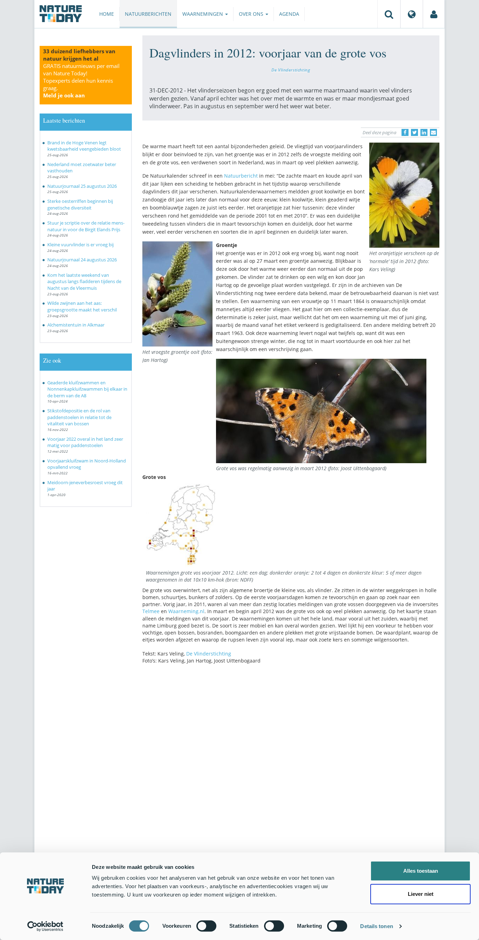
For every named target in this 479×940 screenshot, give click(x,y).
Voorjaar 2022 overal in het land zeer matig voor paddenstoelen (85, 442)
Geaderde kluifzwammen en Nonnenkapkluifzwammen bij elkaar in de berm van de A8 (87, 389)
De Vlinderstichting (290, 70)
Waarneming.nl (186, 611)
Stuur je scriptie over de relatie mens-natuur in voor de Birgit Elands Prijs (85, 226)
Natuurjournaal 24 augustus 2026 (82, 259)
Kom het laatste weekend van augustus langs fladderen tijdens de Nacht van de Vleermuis (84, 281)
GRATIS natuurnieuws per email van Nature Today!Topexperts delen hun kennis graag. (81, 80)
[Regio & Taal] (411, 14)
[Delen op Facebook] (405, 132)
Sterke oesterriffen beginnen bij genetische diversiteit (80, 204)
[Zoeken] (388, 14)
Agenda (289, 14)
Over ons (252, 14)
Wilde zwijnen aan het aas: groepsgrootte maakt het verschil (82, 306)
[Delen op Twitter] (414, 132)
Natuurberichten (148, 14)
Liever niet (420, 894)
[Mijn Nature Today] (434, 14)
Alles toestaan (420, 871)
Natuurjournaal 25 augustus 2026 (82, 186)
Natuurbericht (241, 175)
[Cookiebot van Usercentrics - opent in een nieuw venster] (45, 926)
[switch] (206, 926)
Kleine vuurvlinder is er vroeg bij (80, 244)
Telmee (151, 611)
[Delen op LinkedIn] (423, 132)
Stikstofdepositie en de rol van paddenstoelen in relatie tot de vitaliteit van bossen (79, 417)
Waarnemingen (203, 14)
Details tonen (376, 926)
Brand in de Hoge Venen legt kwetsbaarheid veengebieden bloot (84, 145)
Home (106, 14)
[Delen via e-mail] (433, 132)
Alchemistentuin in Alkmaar (75, 325)
